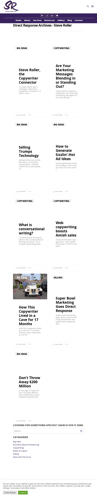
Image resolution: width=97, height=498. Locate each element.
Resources (49, 20)
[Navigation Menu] (92, 6)
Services (37, 20)
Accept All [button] (23, 492)
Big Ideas (22, 48)
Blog (69, 20)
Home (18, 20)
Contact (79, 20)
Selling (58, 277)
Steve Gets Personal (22, 457)
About (27, 20)
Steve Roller (22, 115)
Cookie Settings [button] (9, 492)
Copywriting (61, 48)
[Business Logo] (11, 6)
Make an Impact (20, 451)
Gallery (61, 20)
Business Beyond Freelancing (26, 445)
